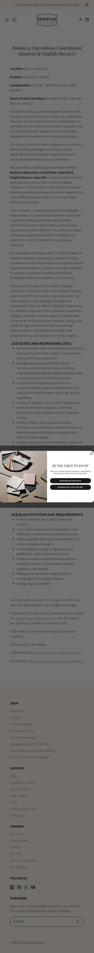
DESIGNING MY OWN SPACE (70, 481)
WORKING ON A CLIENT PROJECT (70, 487)
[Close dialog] (91, 453)
